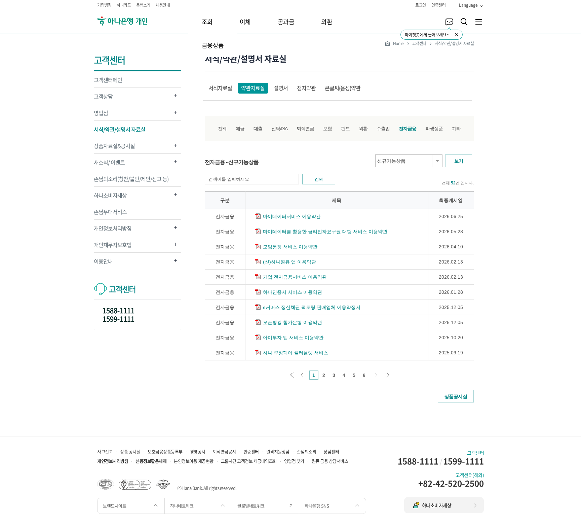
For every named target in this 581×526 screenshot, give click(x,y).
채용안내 (163, 5)
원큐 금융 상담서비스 (330, 461)
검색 (319, 179)
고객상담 (103, 98)
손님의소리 (306, 451)
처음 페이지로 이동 (291, 375)
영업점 (101, 114)
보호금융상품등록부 (165, 451)
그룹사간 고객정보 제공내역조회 (249, 461)
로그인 (420, 5)
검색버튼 (464, 22)
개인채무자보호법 (112, 246)
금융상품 (213, 45)
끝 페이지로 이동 (387, 375)
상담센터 (331, 451)
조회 (207, 21)
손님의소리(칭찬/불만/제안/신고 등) (131, 179)
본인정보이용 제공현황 (194, 461)
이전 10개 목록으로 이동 (302, 375)
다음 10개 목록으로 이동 (376, 375)
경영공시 (197, 451)
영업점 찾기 (294, 461)
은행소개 (143, 5)
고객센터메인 (108, 80)
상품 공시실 (130, 451)
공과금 (286, 21)
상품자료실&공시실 (114, 147)
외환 (326, 21)
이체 (245, 21)
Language (468, 5)
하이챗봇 (449, 22)
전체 (222, 128)
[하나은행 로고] (131, 21)
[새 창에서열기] (105, 484)
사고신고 (105, 451)
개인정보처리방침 (112, 230)
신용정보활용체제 (150, 461)
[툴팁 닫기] (457, 35)
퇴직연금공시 (224, 451)
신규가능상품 (391, 161)
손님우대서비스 (110, 212)
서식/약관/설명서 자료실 (119, 129)
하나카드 (124, 5)
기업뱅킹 (104, 5)
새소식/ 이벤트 (109, 164)
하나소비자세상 (110, 197)
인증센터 (438, 5)
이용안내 (103, 263)
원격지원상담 (277, 451)
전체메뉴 (479, 22)
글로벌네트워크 (251, 505)
